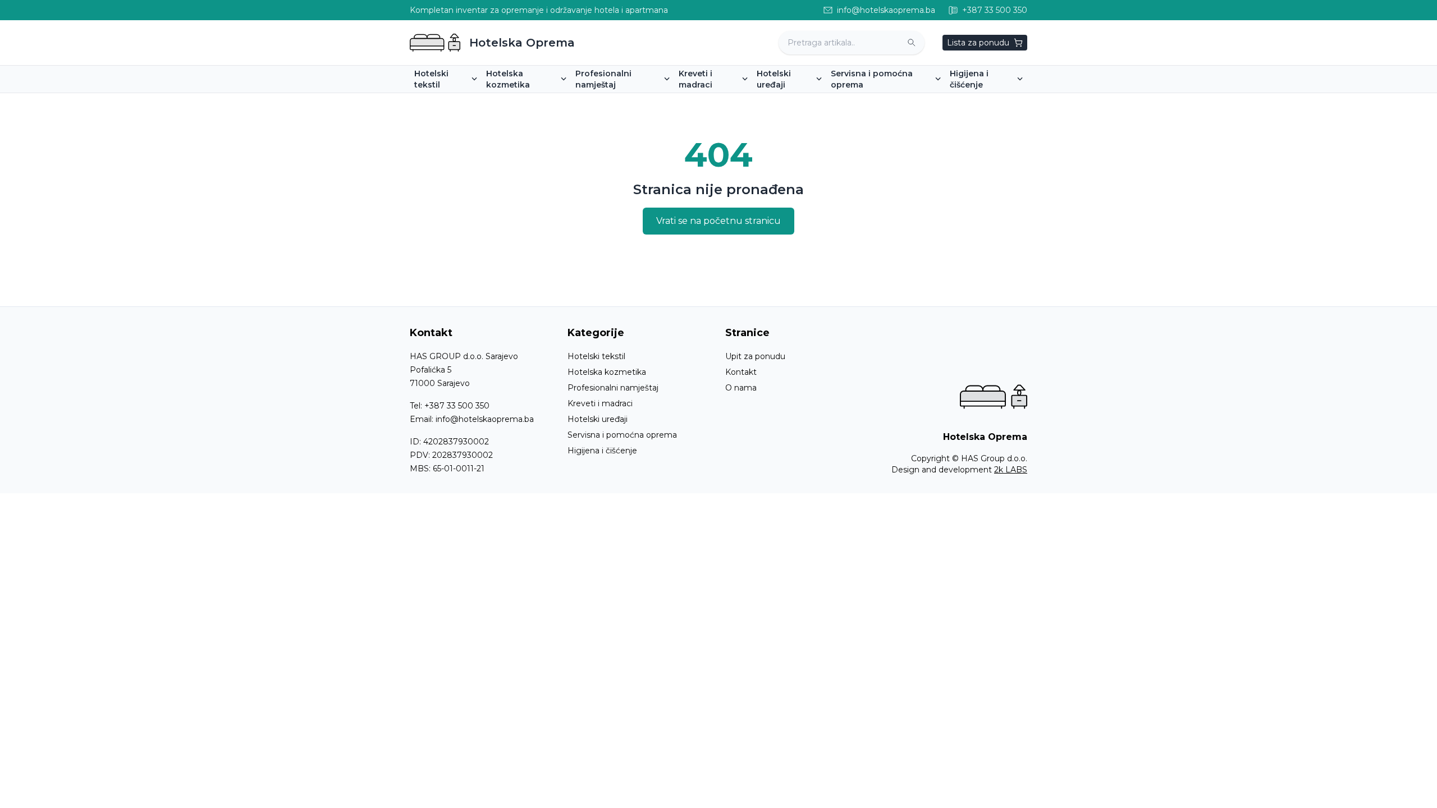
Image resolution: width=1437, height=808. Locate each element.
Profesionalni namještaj (613, 388)
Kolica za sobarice (869, 100)
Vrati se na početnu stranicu (718, 220)
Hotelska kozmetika (607, 372)
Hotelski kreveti (713, 100)
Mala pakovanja (521, 100)
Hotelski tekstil (596, 356)
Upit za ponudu (755, 356)
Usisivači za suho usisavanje (1007, 100)
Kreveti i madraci (600, 403)
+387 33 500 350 (456, 406)
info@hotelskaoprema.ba (485, 419)
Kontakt (741, 372)
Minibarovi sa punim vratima (816, 100)
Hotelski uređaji (598, 419)
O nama (741, 388)
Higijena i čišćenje (602, 451)
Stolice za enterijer (616, 100)
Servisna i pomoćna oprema (622, 435)
